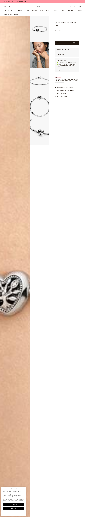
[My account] (77, 6)
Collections (70, 10)
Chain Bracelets (16, 14)
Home (5, 14)
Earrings (48, 10)
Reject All (13, 508)
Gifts (63, 10)
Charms (27, 10)
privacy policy (18, 501)
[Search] (35, 6)
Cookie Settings (14, 511)
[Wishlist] (71, 6)
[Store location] (74, 6)
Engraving (79, 10)
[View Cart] (79, 6)
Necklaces (56, 10)
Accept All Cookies (13, 504)
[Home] (9, 6)
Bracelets (34, 10)
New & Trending (8, 10)
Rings (41, 10)
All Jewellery (18, 10)
